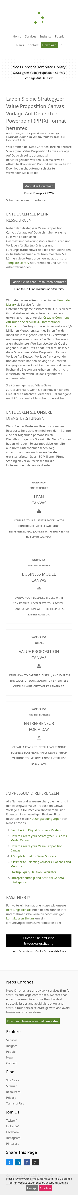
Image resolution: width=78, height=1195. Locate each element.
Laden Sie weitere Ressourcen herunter (39, 282)
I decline (45, 1188)
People (59, 36)
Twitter (11, 1121)
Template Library (17, 263)
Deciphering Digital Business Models (36, 830)
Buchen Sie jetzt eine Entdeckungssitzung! (39, 941)
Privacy (11, 1098)
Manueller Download (38, 186)
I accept (32, 1188)
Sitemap (11, 1086)
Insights (45, 36)
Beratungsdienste (18, 910)
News (20, 45)
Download (49, 45)
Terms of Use (15, 1103)
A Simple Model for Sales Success (33, 856)
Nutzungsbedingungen (45, 819)
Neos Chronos (16, 990)
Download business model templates (32, 1021)
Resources (13, 1092)
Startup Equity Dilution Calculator (33, 872)
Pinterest (12, 1144)
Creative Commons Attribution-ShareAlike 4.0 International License (37, 322)
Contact (33, 45)
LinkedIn (12, 1126)
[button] (9, 1162)
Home (17, 36)
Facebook (12, 1132)
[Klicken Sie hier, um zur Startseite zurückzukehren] (39, 18)
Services (30, 36)
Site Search (13, 1080)
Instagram (13, 1138)
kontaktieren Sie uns (20, 918)
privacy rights (39, 1178)
